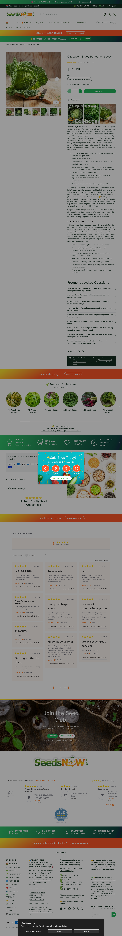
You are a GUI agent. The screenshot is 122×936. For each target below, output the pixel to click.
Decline (86, 931)
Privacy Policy (61, 926)
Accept (60, 931)
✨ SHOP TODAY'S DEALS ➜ (61, 478)
